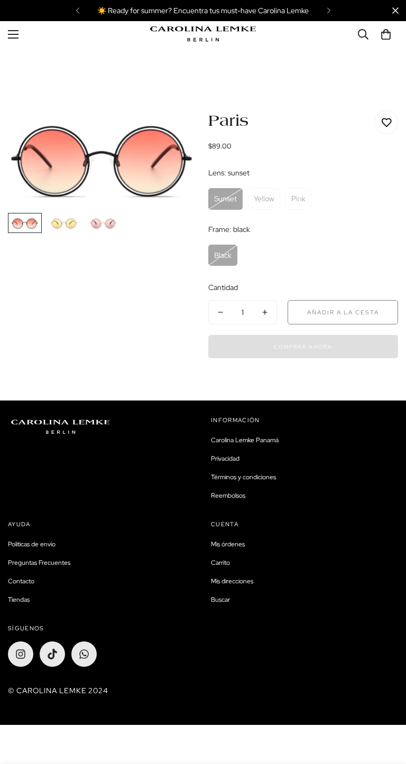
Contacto (21, 581)
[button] (386, 34)
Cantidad (223, 287)
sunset (225, 198)
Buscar (220, 599)
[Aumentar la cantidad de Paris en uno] (264, 312)
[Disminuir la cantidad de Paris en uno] (220, 312)
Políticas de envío (32, 544)
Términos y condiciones (243, 477)
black (223, 255)
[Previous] (77, 10)
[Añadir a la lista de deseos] (386, 122)
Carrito (220, 562)
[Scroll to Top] (385, 706)
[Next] (328, 10)
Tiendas (19, 599)
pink (298, 198)
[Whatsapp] (84, 654)
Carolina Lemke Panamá (245, 440)
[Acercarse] (175, 133)
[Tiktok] (52, 654)
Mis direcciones (232, 581)
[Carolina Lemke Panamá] (203, 34)
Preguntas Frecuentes (39, 562)
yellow (264, 198)
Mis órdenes (228, 544)
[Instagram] (20, 654)
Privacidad (225, 458)
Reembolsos (228, 495)
